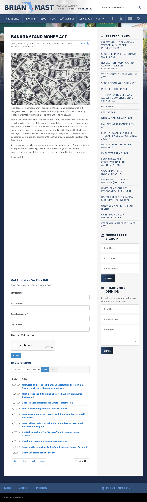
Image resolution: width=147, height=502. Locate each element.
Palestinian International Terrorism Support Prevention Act (118, 45)
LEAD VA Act (108, 112)
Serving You (85, 18)
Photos (41, 488)
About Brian (13, 18)
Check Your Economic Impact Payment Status (45, 441)
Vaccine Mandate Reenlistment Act (112, 172)
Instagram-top (138, 18)
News (53, 18)
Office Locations (119, 488)
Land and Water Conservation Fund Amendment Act (113, 162)
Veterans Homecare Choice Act (118, 225)
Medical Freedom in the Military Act (116, 146)
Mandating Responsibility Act (117, 125)
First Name (109, 247)
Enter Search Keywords (113, 7)
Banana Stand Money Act (23, 46)
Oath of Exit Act (111, 106)
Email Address (111, 268)
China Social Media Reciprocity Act (112, 216)
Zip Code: (16, 324)
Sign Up (108, 278)
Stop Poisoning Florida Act (118, 83)
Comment (109, 329)
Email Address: (19, 314)
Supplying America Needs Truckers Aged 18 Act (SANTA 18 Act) (119, 135)
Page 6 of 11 (81, 461)
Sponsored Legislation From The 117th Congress (52, 43)
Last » (42, 461)
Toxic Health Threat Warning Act (120, 76)
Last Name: (17, 303)
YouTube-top (130, 18)
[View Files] (63, 388)
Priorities (31, 18)
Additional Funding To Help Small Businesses (45, 408)
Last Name (109, 258)
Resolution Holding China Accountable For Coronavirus (117, 65)
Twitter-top (121, 18)
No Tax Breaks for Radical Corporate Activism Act (117, 198)
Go (139, 7)
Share (107, 350)
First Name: (17, 292)
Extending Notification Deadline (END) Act (116, 181)
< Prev (24, 461)
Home (13, 43)
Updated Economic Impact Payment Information (47, 402)
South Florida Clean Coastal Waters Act (119, 55)
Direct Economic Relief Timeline (38, 452)
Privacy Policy (13, 497)
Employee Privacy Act (114, 153)
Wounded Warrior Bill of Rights (117, 207)
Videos (23, 488)
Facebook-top (112, 18)
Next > (33, 461)
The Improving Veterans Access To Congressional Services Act (117, 97)
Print (84, 43)
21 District (67, 18)
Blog (43, 18)
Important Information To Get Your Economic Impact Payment (54, 446)
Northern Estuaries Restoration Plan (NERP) (117, 190)
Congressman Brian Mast (30, 7)
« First (15, 461)
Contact (101, 18)
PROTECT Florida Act (114, 89)
